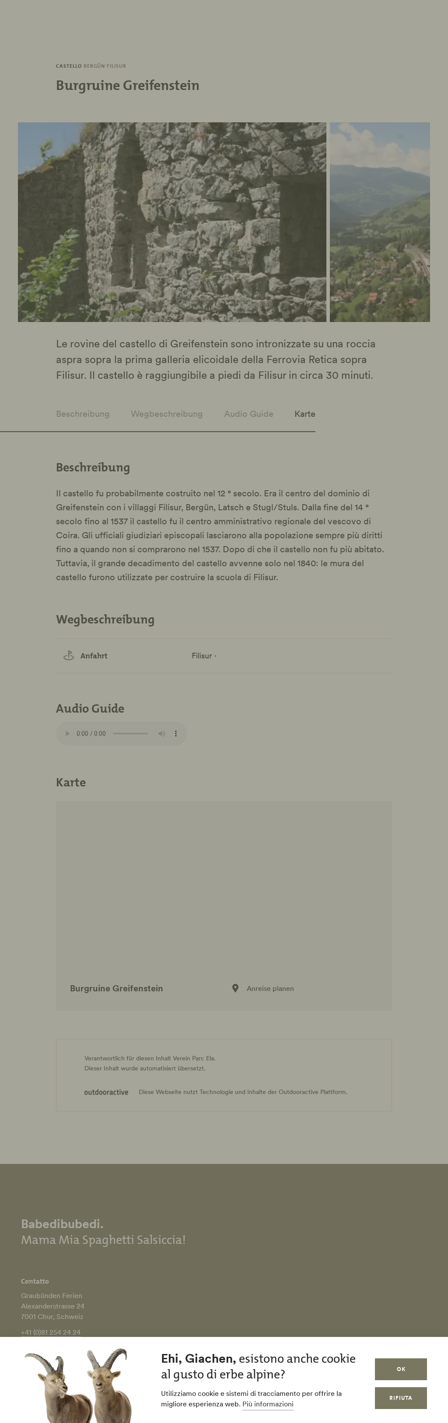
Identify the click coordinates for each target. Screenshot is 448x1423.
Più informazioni (268, 1403)
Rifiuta (401, 1398)
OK (401, 1369)
